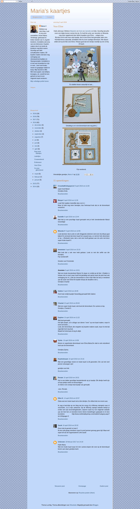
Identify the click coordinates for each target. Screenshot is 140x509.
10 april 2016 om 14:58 (71, 340)
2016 (35, 122)
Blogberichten (37, 17)
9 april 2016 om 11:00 (82, 186)
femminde (61, 249)
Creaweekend (39, 159)
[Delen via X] (89, 175)
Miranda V (61, 231)
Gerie (81, 31)
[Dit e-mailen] (85, 175)
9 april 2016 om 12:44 (71, 217)
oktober (37, 131)
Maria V (43, 26)
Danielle (61, 217)
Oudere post (104, 486)
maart (37, 174)
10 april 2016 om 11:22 (72, 317)
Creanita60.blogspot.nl (66, 186)
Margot (60, 200)
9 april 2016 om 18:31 (72, 270)
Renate (60, 377)
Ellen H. (60, 398)
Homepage (82, 486)
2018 (35, 116)
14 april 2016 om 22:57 (72, 398)
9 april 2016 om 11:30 (71, 200)
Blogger (95, 505)
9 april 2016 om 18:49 (71, 291)
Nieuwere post (60, 486)
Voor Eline (37, 165)
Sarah (60, 425)
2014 (35, 186)
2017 (35, 119)
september (38, 134)
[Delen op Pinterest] (92, 175)
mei (36, 146)
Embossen (38, 162)
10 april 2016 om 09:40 (72, 303)
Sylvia (60, 340)
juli (36, 140)
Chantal (61, 303)
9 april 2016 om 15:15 (73, 249)
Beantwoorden (63, 194)
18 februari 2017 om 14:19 (74, 442)
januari (37, 180)
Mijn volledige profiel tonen (39, 81)
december (38, 125)
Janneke (88, 31)
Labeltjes (37, 156)
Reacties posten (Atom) (87, 493)
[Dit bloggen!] (87, 175)
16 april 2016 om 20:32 (70, 425)
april (36, 149)
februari (37, 177)
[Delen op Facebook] (91, 175)
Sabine (60, 291)
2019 (35, 113)
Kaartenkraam (63, 359)
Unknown (61, 442)
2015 (35, 183)
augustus (38, 137)
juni (36, 143)
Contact (49, 17)
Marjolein (73, 31)
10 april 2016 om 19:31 (71, 377)
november (38, 128)
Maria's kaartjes (50, 11)
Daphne (61, 317)
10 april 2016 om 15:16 (76, 359)
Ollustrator (73, 505)
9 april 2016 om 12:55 (73, 231)
